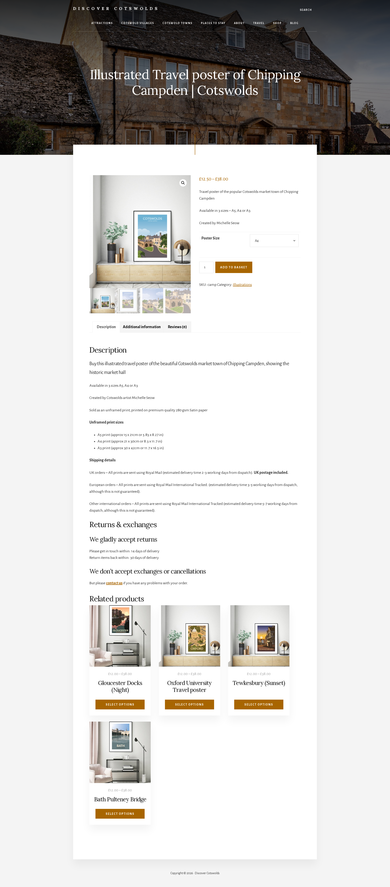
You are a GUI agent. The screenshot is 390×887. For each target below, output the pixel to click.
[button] (183, 183)
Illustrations (242, 285)
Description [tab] (106, 327)
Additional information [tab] (142, 327)
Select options (120, 704)
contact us (114, 583)
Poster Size (210, 238)
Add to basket (233, 267)
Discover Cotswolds (116, 8)
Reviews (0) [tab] (177, 327)
